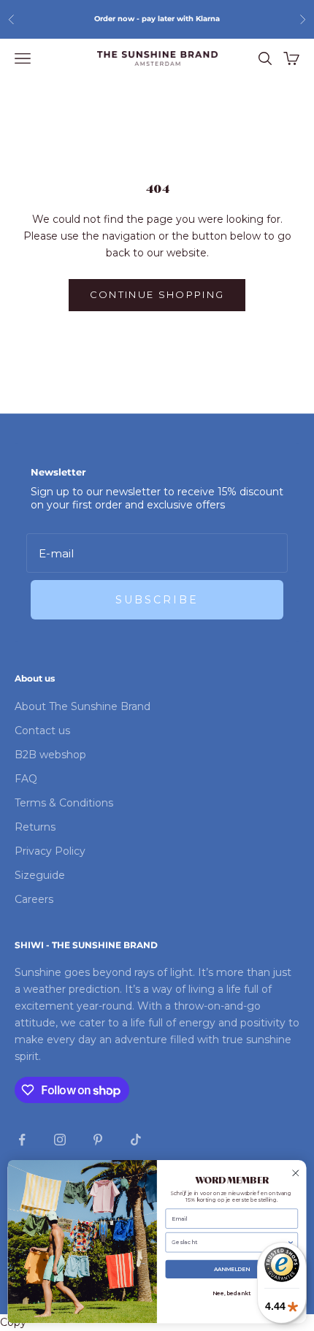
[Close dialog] (295, 1173)
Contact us (42, 730)
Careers (34, 899)
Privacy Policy (50, 851)
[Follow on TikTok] (136, 1139)
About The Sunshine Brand (82, 706)
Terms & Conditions (64, 802)
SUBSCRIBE (157, 599)
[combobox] (229, 1242)
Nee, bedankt (231, 1293)
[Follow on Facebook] (22, 1139)
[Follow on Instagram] (60, 1139)
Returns (35, 827)
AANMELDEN (232, 1269)
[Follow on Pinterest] (98, 1139)
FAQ (26, 778)
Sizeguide (40, 875)
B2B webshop (50, 754)
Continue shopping (157, 294)
